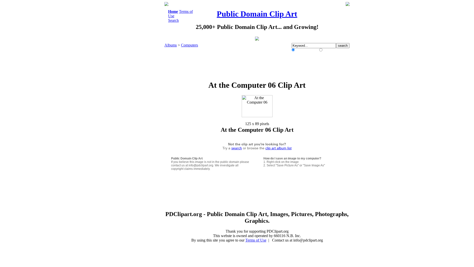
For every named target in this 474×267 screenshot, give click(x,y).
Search (173, 20)
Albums (170, 45)
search (236, 148)
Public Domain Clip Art (257, 13)
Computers (189, 45)
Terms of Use (255, 240)
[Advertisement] (144, 76)
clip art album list (278, 148)
